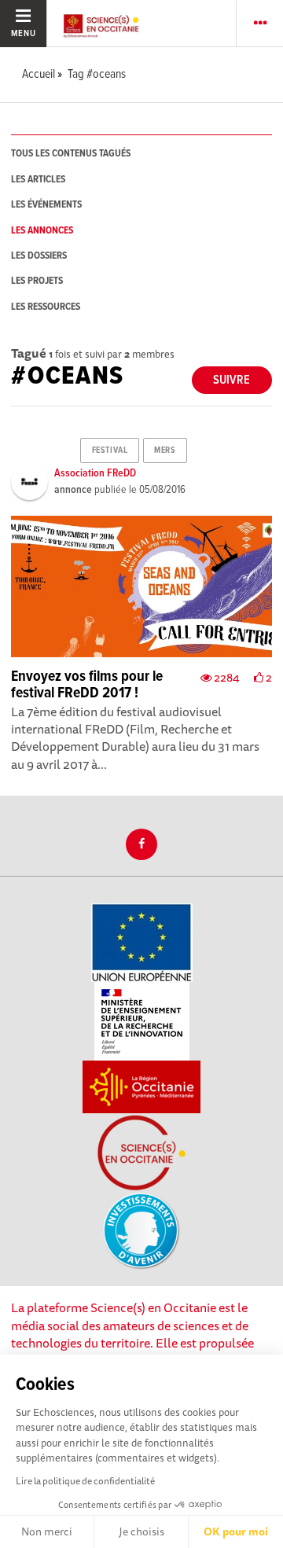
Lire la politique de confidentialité (85, 1480)
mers (164, 450)
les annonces (42, 230)
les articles (38, 179)
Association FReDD (95, 473)
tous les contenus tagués (70, 153)
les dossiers (39, 256)
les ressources (45, 307)
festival (109, 450)
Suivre (231, 380)
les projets (37, 281)
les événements (46, 204)
